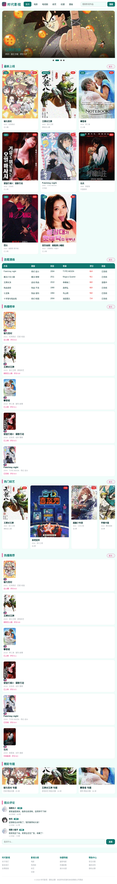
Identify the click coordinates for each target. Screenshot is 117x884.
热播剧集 (63, 865)
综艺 (54, 4)
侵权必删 (92, 869)
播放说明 (92, 865)
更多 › (111, 67)
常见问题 (92, 862)
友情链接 (5, 869)
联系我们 (5, 865)
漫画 (71, 4)
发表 (110, 842)
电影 (36, 4)
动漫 (63, 4)
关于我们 (5, 862)
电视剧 (45, 4)
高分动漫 (63, 869)
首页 (28, 4)
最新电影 (63, 862)
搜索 (111, 4)
